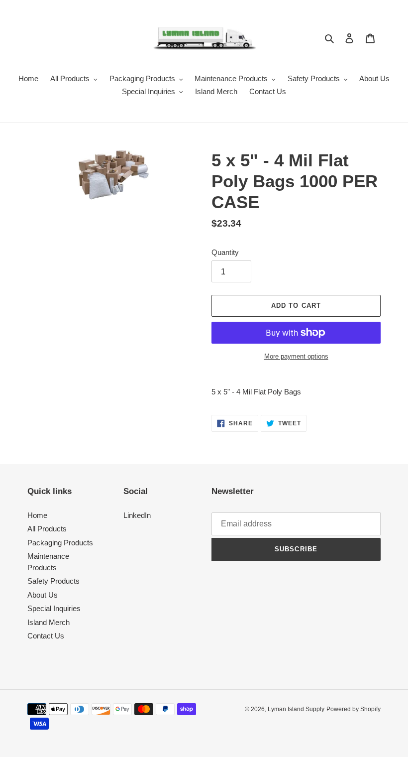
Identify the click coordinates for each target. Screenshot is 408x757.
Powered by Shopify (353, 709)
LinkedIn (137, 515)
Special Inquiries (54, 608)
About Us (42, 595)
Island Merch (48, 622)
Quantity (225, 252)
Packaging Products (60, 542)
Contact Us (45, 635)
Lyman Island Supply (296, 709)
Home (37, 515)
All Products (47, 528)
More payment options (296, 356)
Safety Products (53, 581)
